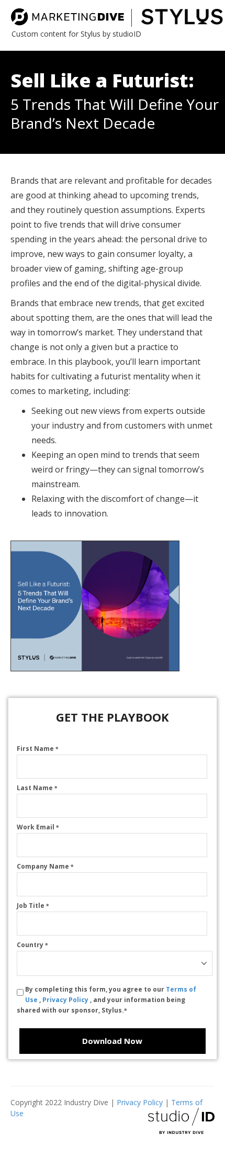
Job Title (33, 905)
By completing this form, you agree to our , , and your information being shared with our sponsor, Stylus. (106, 1000)
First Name (38, 748)
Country (32, 944)
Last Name (37, 787)
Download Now (112, 1041)
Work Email (38, 827)
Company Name (45, 866)
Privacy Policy (66, 999)
